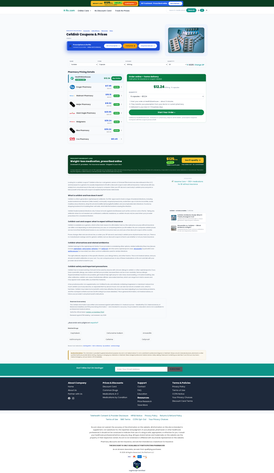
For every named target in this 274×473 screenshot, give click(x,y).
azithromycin (73, 251)
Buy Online (117, 78)
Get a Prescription (112, 46)
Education (142, 394)
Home (71, 386)
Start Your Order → (166, 112)
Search (191, 10)
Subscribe (175, 369)
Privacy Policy (178, 386)
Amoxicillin (138, 249)
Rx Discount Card (103, 10)
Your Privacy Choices (182, 397)
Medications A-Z (110, 394)
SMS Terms (125, 419)
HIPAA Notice (136, 415)
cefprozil (104, 249)
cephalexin (77, 249)
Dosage (128, 61)
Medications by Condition (115, 397)
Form (99, 61)
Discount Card (109, 386)
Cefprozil (146, 339)
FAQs (111, 30)
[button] (96, 78)
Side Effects (96, 30)
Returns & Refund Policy (171, 415)
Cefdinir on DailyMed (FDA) (95, 312)
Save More (143, 405)
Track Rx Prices (122, 10)
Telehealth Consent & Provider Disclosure (109, 415)
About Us (72, 390)
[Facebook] (69, 398)
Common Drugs (110, 390)
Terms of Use (178, 390)
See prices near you (147, 46)
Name (71, 61)
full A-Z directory (97, 346)
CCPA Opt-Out (139, 419)
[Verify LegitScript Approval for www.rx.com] (137, 464)
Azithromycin (75, 339)
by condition (106, 346)
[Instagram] (73, 398)
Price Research (145, 401)
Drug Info (86, 30)
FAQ (139, 390)
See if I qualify (191, 160)
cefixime (94, 249)
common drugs (115, 346)
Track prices (129, 46)
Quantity (171, 61)
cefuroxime (86, 249)
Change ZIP (199, 65)
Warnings (104, 30)
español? (94, 322)
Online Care (83, 10)
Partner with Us (75, 394)
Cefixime (109, 339)
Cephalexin (75, 333)
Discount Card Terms (182, 401)
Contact (141, 386)
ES (206, 10)
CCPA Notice (178, 394)
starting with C (87, 346)
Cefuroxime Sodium (115, 333)
